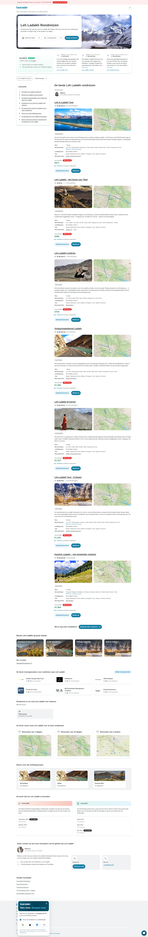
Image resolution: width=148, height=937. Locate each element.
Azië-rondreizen (23, 11)
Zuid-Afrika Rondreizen (23, 881)
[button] (93, 166)
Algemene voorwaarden (53, 933)
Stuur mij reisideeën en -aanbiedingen (34, 919)
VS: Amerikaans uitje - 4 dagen (25, 890)
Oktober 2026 (22, 825)
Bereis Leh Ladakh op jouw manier (32, 95)
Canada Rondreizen (22, 887)
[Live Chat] (144, 933)
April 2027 (80, 825)
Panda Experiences (71, 378)
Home (17, 11)
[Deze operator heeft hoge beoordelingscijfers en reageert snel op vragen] (75, 230)
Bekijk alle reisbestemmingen (74, 149)
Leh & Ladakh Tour (62, 70)
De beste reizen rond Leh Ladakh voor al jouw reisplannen (34, 109)
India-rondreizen (32, 11)
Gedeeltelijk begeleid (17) (24, 663)
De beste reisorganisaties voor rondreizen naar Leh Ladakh (34, 99)
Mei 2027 (80, 830)
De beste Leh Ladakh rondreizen (31, 92)
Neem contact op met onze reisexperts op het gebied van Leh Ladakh (34, 120)
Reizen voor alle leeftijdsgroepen (32, 113)
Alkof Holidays (69, 305)
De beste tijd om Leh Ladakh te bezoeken (34, 116)
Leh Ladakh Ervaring (113, 70)
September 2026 (23, 819)
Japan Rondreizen (22, 884)
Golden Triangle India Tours (73, 156)
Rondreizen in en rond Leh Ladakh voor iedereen (34, 104)
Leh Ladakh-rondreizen (42, 11)
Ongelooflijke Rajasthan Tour (25, 893)
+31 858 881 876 (108, 865)
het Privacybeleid (31, 931)
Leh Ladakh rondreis (88, 70)
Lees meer (59, 67)
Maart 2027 (80, 819)
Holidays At (69, 229)
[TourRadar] (22, 7)
